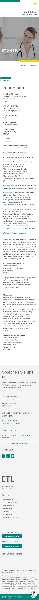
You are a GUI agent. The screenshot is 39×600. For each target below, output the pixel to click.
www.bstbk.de (11, 202)
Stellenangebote (8, 508)
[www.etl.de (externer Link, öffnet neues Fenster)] (8, 479)
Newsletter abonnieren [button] (19, 443)
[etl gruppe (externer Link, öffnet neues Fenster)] (8, 456)
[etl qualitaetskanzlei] (12, 553)
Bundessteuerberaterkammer (12, 188)
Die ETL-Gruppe (8, 505)
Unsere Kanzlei (8, 499)
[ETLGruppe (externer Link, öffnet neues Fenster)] (3, 456)
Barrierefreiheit (7, 514)
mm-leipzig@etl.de (13, 423)
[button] (35, 4)
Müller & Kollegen (30, 12)
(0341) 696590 (12, 421)
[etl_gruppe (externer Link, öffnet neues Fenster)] (12, 456)
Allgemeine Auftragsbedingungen (15, 233)
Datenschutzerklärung (10, 517)
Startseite (22, 66)
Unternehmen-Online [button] (12, 536)
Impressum (33, 66)
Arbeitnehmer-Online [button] (12, 546)
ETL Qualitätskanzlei (10, 502)
